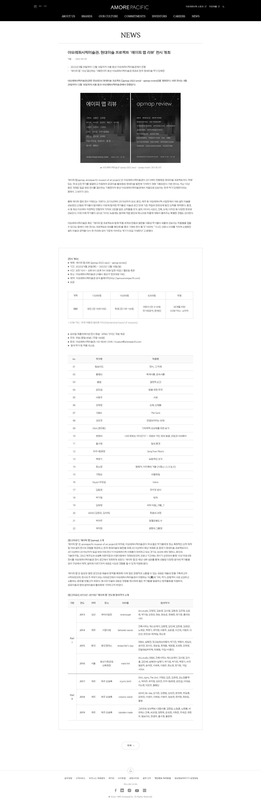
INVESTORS (159, 16)
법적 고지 (147, 778)
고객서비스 (80, 778)
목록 (129, 745)
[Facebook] (116, 789)
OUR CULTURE (108, 16)
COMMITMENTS (134, 16)
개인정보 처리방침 (163, 778)
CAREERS (179, 16)
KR (35, 6)
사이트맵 (122, 778)
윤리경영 (68, 778)
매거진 (111, 778)
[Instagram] (129, 789)
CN (45, 6)
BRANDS (87, 16)
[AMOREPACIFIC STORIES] (144, 789)
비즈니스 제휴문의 (97, 778)
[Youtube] (137, 789)
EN (40, 6)
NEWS (196, 16)
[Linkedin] (122, 789)
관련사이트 (134, 778)
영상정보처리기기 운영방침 (186, 778)
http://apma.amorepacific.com (124, 278)
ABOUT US (68, 16)
